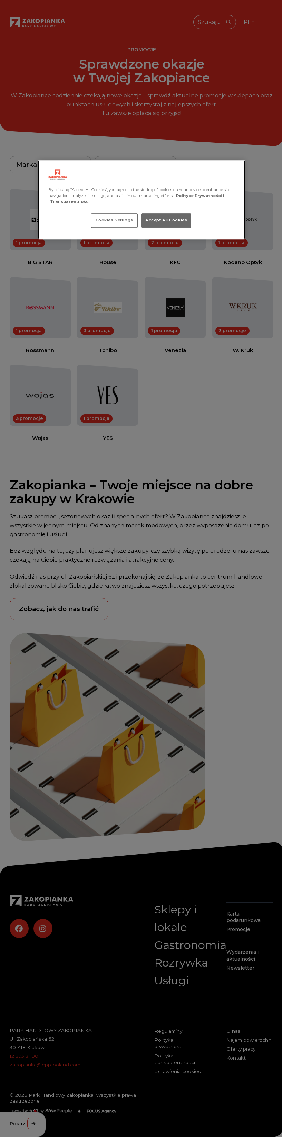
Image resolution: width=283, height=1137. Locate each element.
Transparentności (70, 201)
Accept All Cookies (166, 220)
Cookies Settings (114, 220)
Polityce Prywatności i (200, 195)
